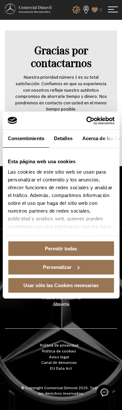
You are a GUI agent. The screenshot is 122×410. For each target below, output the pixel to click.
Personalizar (57, 267)
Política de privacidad (59, 345)
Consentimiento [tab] (25, 138)
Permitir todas (61, 248)
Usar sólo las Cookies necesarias (61, 285)
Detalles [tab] (63, 138)
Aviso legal (59, 357)
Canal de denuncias (59, 362)
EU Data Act (61, 368)
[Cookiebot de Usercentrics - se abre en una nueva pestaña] (87, 120)
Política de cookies (59, 351)
